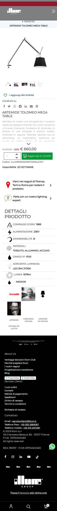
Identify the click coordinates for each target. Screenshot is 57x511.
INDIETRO (29, 21)
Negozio (24, 492)
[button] (28, 54)
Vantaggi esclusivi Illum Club (20, 359)
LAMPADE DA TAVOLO (43, 320)
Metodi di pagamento (16, 394)
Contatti (9, 390)
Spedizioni (10, 397)
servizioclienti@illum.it (24, 421)
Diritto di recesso (14, 400)
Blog (7, 373)
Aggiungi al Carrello (39, 155)
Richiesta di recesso (15, 409)
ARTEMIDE (14, 320)
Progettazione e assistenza (19, 369)
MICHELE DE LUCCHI (14, 327)
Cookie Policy (29, 378)
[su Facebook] (4, 106)
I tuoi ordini (11, 387)
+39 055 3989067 (30, 424)
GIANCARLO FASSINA (28, 320)
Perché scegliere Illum (16, 363)
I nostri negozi (12, 366)
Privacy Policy (13, 378)
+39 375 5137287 (31, 428)
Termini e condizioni (15, 404)
